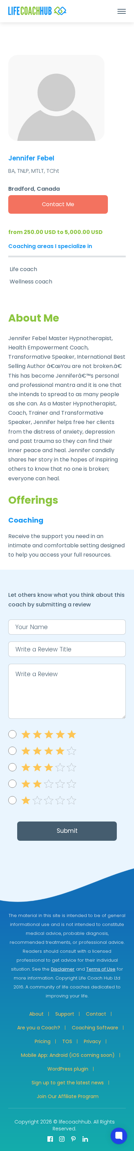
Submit (67, 831)
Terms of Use (100, 969)
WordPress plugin (67, 1068)
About (36, 1013)
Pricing (43, 1041)
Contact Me (58, 204)
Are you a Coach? (38, 1027)
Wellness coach (31, 282)
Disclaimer (63, 969)
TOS (67, 1041)
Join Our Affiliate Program (68, 1096)
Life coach (23, 269)
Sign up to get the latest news (68, 1082)
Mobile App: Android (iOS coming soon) (68, 1055)
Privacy (92, 1041)
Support (64, 1013)
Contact (96, 1013)
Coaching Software (95, 1027)
